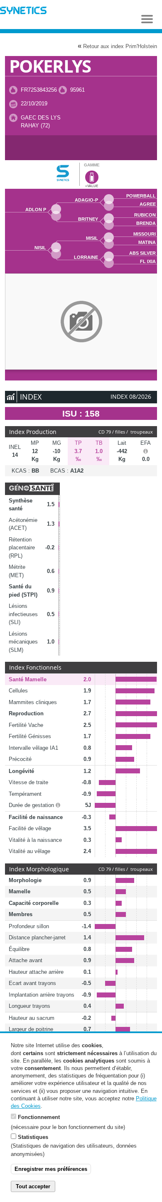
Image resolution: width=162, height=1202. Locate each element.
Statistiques (33, 1137)
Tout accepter (33, 1186)
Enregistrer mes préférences (51, 1169)
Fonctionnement (39, 1117)
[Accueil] (23, 11)
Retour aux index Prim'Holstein (117, 46)
